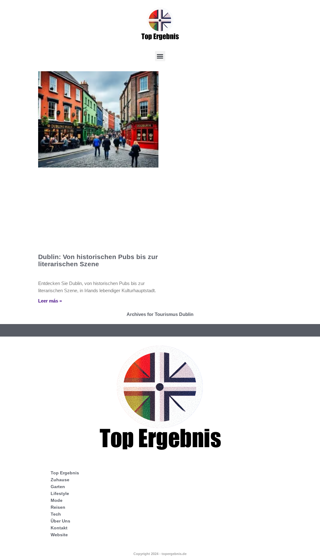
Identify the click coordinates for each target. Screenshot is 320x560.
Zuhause (60, 479)
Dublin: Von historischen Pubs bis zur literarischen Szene (98, 260)
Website (59, 534)
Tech (56, 514)
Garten (58, 486)
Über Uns (60, 520)
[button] (160, 56)
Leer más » (50, 300)
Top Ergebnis (65, 472)
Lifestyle (60, 493)
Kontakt (59, 527)
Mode (56, 500)
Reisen (58, 507)
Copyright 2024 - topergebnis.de (160, 554)
